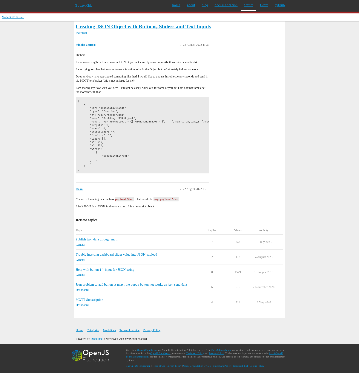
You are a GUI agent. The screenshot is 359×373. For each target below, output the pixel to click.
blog (205, 5)
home (176, 5)
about (191, 5)
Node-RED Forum (13, 17)
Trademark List (216, 353)
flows (264, 5)
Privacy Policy (151, 330)
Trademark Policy (195, 353)
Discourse (96, 338)
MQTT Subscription (89, 299)
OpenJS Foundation (147, 350)
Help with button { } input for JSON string (105, 269)
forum (248, 5)
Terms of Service (129, 330)
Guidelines (109, 330)
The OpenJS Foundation (138, 365)
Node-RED (83, 5)
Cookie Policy (257, 365)
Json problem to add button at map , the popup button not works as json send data (131, 284)
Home (79, 330)
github (280, 5)
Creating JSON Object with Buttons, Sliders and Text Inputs (143, 26)
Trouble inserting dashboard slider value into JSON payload (116, 254)
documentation (226, 5)
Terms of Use (158, 365)
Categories (93, 330)
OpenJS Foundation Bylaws (197, 365)
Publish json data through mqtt (96, 239)
